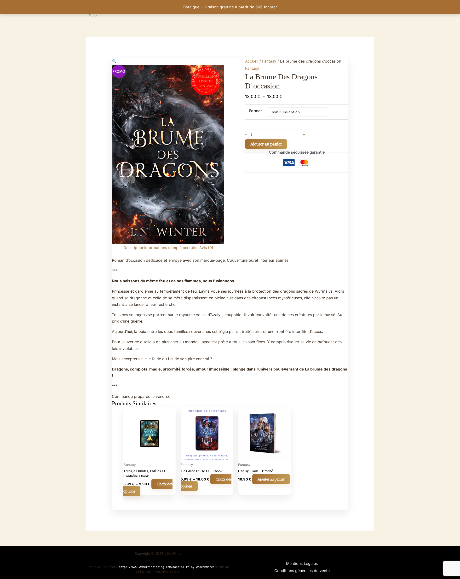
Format (255, 110)
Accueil (251, 61)
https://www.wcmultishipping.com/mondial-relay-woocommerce (166, 567)
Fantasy (269, 61)
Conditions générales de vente (302, 570)
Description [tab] (133, 247)
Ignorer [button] (270, 7)
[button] (114, 61)
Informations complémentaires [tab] (171, 247)
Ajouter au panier (266, 144)
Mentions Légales (302, 563)
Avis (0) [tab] (206, 247)
